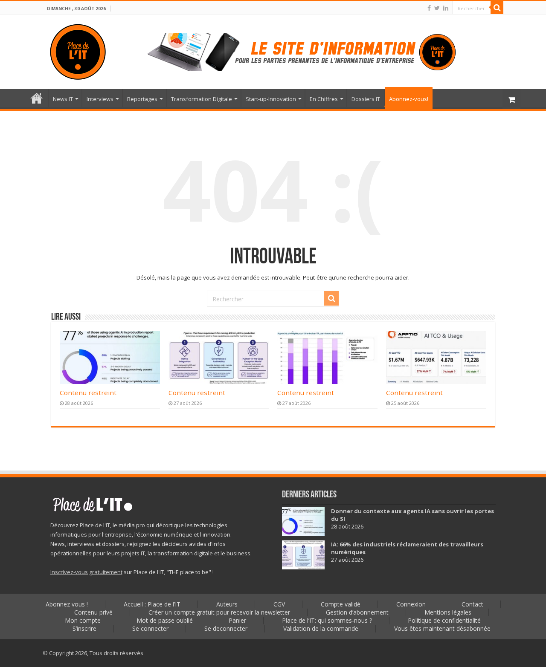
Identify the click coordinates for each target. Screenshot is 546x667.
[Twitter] (437, 8)
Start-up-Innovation (271, 99)
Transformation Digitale (201, 99)
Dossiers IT (365, 99)
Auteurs (227, 604)
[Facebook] (429, 8)
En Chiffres (324, 99)
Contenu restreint (88, 392)
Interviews (100, 99)
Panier (237, 620)
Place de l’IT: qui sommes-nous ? (327, 620)
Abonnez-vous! (408, 99)
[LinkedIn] (445, 8)
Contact (472, 604)
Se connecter (150, 628)
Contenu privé (93, 612)
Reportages (142, 99)
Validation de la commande (320, 628)
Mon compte (83, 620)
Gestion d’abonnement (357, 612)
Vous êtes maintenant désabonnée (442, 628)
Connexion (411, 604)
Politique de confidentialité (444, 620)
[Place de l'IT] (78, 50)
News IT (63, 99)
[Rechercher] (497, 7)
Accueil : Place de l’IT (37, 98)
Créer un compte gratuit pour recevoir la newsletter (219, 612)
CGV (279, 604)
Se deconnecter (225, 628)
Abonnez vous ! (67, 604)
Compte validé (340, 604)
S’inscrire (84, 628)
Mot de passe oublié (164, 620)
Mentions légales (447, 612)
